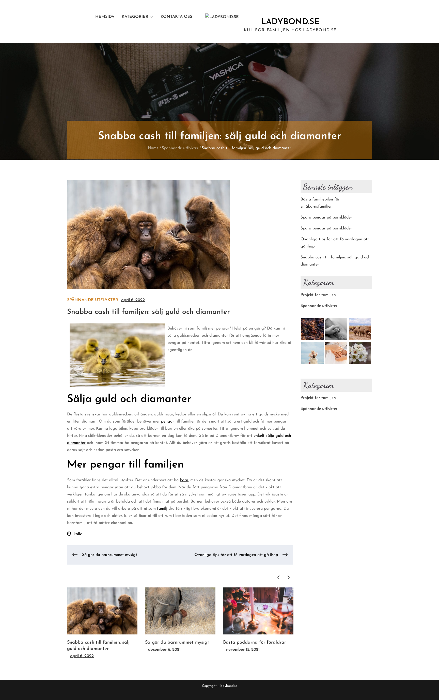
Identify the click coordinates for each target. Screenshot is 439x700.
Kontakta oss (176, 17)
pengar (167, 421)
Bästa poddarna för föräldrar (254, 642)
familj (162, 509)
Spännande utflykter (92, 300)
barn (184, 480)
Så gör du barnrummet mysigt (177, 642)
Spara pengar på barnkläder (326, 217)
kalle (78, 534)
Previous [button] (278, 577)
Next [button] (288, 577)
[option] (102, 623)
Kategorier (135, 17)
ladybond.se (290, 22)
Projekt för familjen (318, 295)
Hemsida (104, 17)
